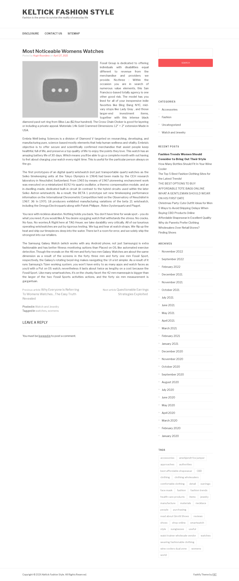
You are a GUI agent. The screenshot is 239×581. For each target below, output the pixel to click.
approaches (167, 464)
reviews (198, 516)
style (163, 529)
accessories (167, 457)
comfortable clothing (172, 483)
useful (192, 529)
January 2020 (170, 436)
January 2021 (170, 343)
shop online (179, 522)
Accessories (170, 109)
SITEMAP (74, 33)
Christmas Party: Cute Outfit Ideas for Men (185, 203)
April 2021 (168, 320)
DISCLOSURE (30, 33)
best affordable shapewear (176, 470)
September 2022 (173, 259)
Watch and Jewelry (47, 306)
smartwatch (197, 522)
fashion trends (198, 490)
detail (192, 483)
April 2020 (168, 413)
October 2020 (171, 366)
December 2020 (172, 351)
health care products (172, 496)
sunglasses (177, 529)
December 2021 (172, 274)
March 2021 (169, 328)
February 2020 (171, 428)
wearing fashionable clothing (177, 542)
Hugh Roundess (41, 55)
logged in (45, 336)
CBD (199, 470)
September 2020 (173, 374)
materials (185, 503)
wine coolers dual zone (173, 548)
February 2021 (171, 336)
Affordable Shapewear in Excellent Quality (184, 218)
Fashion (166, 117)
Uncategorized (171, 125)
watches (41, 310)
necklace (201, 503)
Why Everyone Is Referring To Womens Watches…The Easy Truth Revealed (50, 294)
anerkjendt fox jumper (192, 457)
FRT (214, 574)
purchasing (179, 509)
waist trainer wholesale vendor (178, 535)
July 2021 (168, 297)
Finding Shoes (167, 232)
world (163, 554)
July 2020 (168, 389)
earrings (205, 483)
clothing (165, 477)
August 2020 (170, 382)
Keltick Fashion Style (68, 12)
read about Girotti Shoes (174, 516)
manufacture (168, 503)
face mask (166, 490)
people (164, 509)
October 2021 (171, 290)
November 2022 (172, 251)
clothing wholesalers (187, 477)
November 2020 (172, 359)
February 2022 (171, 267)
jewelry (204, 496)
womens (53, 310)
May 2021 (168, 313)
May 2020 (168, 405)
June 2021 (168, 305)
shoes (163, 522)
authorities (185, 464)
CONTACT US (53, 33)
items (192, 496)
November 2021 (172, 282)
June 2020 (168, 397)
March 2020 (169, 420)
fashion (181, 490)
